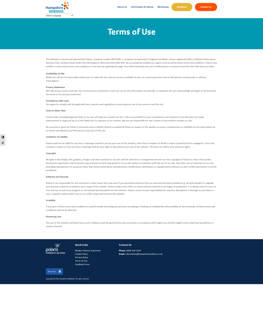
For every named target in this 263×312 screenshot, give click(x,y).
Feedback (182, 6)
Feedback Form (82, 264)
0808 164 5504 (133, 250)
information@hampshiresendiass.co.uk (143, 253)
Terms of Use (81, 260)
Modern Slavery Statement (88, 250)
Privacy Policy (81, 257)
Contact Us (206, 6)
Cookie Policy (81, 253)
